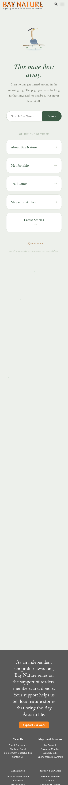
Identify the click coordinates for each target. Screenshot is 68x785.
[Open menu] (62, 4)
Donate (50, 780)
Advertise (18, 780)
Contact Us (17, 757)
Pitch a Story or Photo (18, 776)
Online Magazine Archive (50, 757)
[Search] (56, 4)
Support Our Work (34, 725)
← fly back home (34, 243)
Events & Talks (50, 753)
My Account (50, 745)
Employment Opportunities (18, 753)
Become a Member (50, 749)
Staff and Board (18, 749)
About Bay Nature (18, 745)
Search (52, 116)
